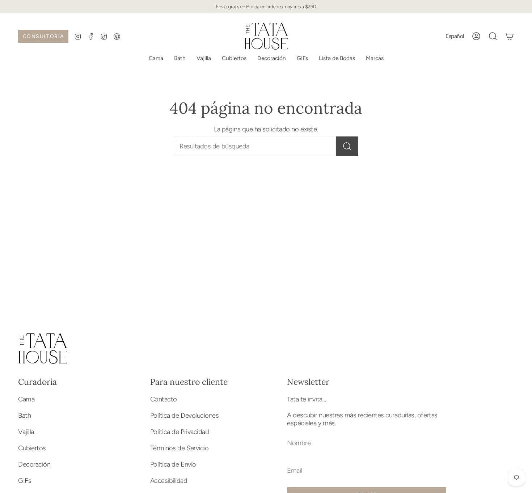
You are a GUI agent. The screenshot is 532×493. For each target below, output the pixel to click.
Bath (24, 416)
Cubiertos (32, 448)
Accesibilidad (168, 481)
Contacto (163, 399)
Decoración (34, 464)
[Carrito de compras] (509, 36)
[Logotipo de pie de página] (42, 348)
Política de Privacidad (179, 432)
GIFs (24, 481)
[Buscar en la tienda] (347, 146)
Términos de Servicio (179, 448)
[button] (336, 58)
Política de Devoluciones (184, 416)
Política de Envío (173, 464)
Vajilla (26, 432)
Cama (26, 399)
